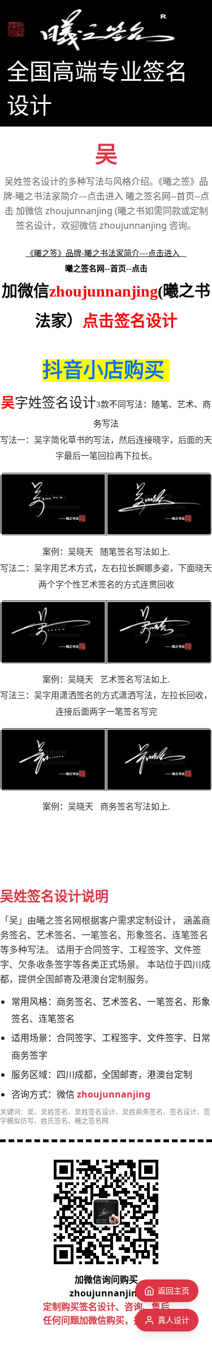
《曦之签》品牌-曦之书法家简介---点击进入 (103, 253)
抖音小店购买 (103, 370)
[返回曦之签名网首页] (91, 29)
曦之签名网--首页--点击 (106, 268)
